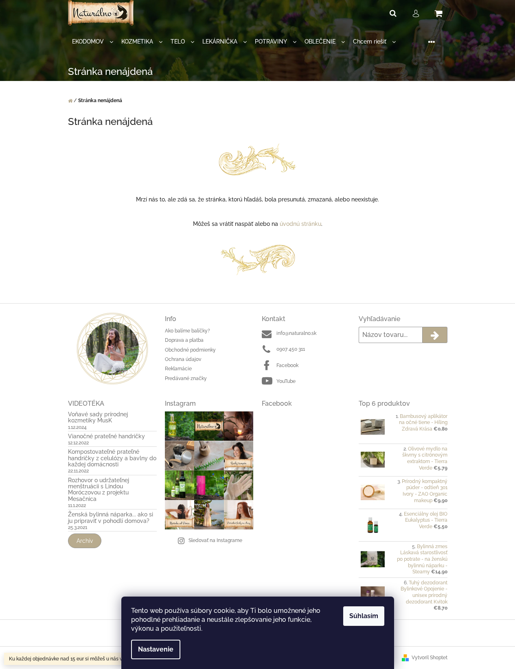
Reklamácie (178, 369)
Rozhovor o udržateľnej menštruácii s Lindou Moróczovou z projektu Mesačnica (98, 489)
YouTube (286, 381)
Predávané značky (186, 378)
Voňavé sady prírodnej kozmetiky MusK (98, 417)
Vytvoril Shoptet (429, 657)
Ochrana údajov (183, 359)
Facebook (287, 365)
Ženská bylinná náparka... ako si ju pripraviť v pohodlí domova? (110, 518)
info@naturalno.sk (296, 333)
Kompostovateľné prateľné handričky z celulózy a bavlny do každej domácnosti (112, 458)
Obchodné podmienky (190, 350)
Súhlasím (363, 616)
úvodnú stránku (300, 224)
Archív (85, 541)
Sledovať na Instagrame (215, 540)
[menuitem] (92, 42)
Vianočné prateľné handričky (106, 436)
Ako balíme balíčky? (187, 331)
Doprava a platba (184, 340)
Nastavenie (155, 649)
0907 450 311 (290, 349)
